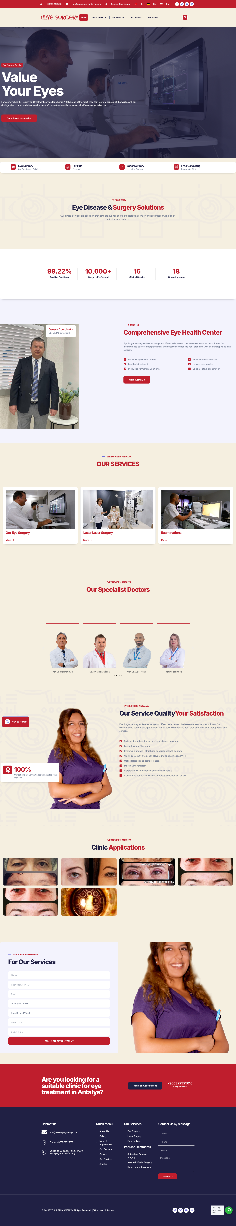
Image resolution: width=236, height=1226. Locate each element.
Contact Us (152, 17)
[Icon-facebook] (174, 1210)
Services (116, 17)
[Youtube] (187, 4)
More (8, 540)
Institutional (97, 17)
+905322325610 (179, 1083)
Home (83, 17)
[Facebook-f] (177, 4)
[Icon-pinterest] (192, 4)
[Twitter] (182, 4)
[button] (43, 648)
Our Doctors (135, 17)
